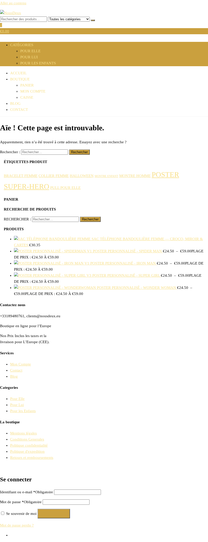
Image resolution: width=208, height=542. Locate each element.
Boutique (20, 79)
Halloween (82, 175)
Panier (27, 85)
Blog (15, 103)
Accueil (18, 73)
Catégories (21, 45)
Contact (19, 110)
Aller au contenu (13, 3)
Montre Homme (135, 175)
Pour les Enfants (38, 63)
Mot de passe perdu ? (17, 525)
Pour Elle (30, 51)
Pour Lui (29, 57)
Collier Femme (54, 175)
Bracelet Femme (21, 175)
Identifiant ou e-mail (26, 492)
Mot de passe (21, 502)
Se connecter (53, 514)
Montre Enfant (106, 176)
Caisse (26, 97)
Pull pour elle (65, 187)
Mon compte (32, 91)
